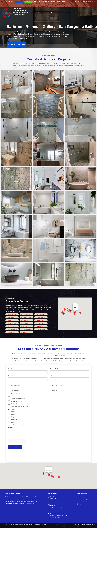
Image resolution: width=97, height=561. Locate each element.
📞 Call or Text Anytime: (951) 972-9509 (22, 353)
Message (10, 427)
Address (52, 375)
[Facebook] (90, 1)
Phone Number (53, 368)
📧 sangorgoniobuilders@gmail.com (44, 353)
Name (9, 368)
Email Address (12, 375)
